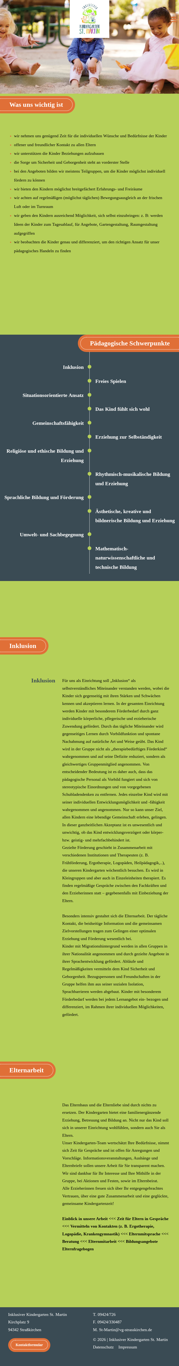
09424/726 (107, 1314)
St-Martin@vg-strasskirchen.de (125, 1329)
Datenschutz (103, 1347)
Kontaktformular (29, 1345)
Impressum (127, 1347)
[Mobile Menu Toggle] (174, 20)
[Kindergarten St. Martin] (89, 19)
